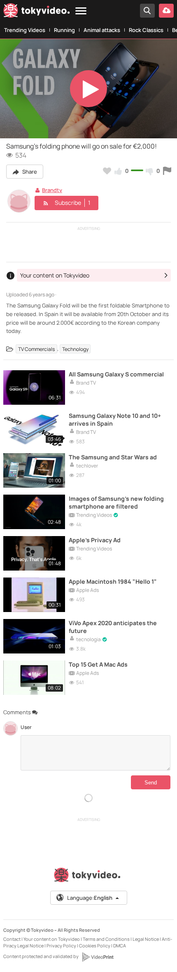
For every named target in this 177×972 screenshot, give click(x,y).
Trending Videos (24, 30)
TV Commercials (36, 348)
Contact (12, 939)
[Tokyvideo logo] (36, 12)
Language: (89, 897)
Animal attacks (102, 30)
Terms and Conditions (106, 939)
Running (64, 30)
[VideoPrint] (97, 956)
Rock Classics (146, 30)
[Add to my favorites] (107, 171)
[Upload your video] (166, 11)
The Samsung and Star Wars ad (113, 457)
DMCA (119, 945)
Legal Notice (146, 939)
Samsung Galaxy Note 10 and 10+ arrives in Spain (115, 419)
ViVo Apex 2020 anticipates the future (113, 627)
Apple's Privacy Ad (95, 540)
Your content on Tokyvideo (51, 939)
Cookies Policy (94, 945)
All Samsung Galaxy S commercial (116, 374)
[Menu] (81, 11)
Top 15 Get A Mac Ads (98, 664)
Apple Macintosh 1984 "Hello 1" (113, 581)
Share (29, 171)
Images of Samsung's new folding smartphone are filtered (116, 502)
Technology (75, 348)
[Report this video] (167, 171)
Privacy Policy (61, 945)
